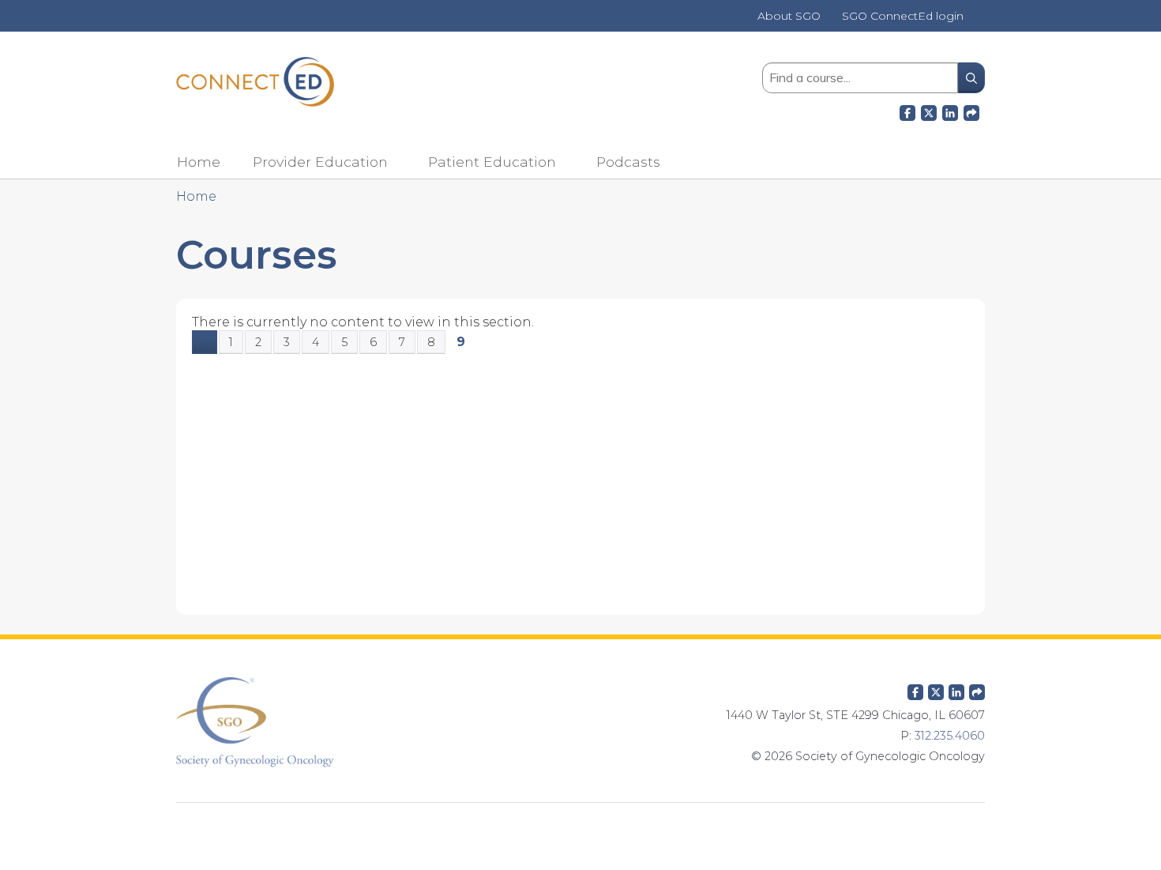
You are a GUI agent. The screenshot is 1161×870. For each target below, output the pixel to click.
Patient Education (492, 161)
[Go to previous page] (204, 342)
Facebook (907, 110)
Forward (971, 110)
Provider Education (320, 161)
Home (198, 161)
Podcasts (628, 161)
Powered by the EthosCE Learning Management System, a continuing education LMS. (580, 827)
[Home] (255, 81)
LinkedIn (950, 110)
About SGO (789, 16)
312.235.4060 (950, 736)
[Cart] (980, 21)
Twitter (936, 689)
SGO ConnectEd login (903, 16)
